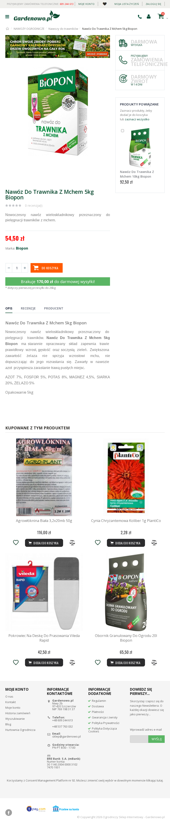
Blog (8, 724)
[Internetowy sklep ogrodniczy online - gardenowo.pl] (36, 16)
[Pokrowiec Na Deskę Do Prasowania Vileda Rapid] (44, 592)
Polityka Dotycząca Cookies (102, 729)
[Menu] (7, 17)
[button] (106, 70)
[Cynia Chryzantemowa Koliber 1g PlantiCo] (126, 477)
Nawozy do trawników (63, 29)
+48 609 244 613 (62, 720)
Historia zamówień (17, 713)
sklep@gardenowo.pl (66, 736)
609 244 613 (67, 4)
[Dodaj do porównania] (72, 543)
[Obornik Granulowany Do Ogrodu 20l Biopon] (126, 592)
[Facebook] (8, 812)
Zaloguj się (153, 4)
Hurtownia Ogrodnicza (20, 730)
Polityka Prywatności (105, 723)
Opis (8, 308)
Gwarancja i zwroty (105, 717)
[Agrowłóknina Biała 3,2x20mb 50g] (44, 477)
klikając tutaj (154, 780)
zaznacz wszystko (137, 119)
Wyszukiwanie (15, 719)
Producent (53, 308)
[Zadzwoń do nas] (140, 16)
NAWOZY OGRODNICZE (29, 29)
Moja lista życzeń (126, 4)
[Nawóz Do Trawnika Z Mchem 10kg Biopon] (140, 148)
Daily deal (104, 3)
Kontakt (10, 702)
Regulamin (99, 701)
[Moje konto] (149, 16)
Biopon (22, 248)
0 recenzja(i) (33, 205)
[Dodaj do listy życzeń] (15, 543)
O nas (9, 696)
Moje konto (86, 4)
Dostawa (98, 706)
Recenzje (28, 308)
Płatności (98, 712)
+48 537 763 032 (62, 726)
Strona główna (7, 29)
